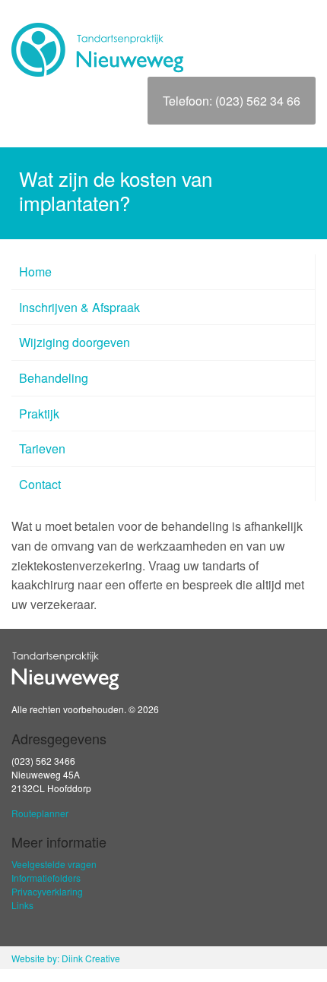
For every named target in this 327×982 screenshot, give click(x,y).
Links (22, 904)
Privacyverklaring (47, 891)
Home (35, 271)
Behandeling (53, 378)
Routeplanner (39, 813)
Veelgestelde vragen (54, 863)
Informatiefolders (46, 877)
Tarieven (42, 448)
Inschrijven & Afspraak (79, 307)
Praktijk (39, 413)
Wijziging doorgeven (74, 342)
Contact (40, 484)
